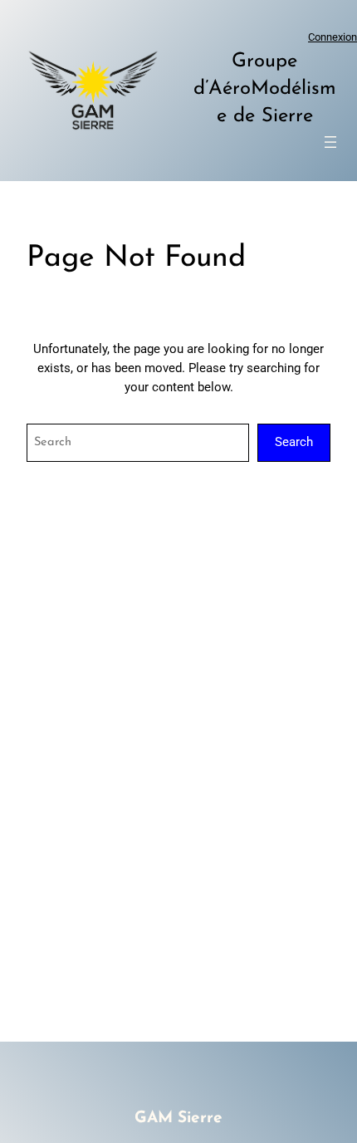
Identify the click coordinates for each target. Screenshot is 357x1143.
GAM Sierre (178, 1118)
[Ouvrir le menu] (330, 142)
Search (294, 442)
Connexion (332, 37)
